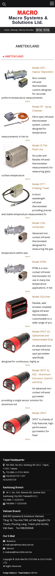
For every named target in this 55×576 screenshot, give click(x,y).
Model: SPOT (39, 413)
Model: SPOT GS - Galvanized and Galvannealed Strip (42, 335)
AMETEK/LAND (14, 56)
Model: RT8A (39, 261)
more (27, 101)
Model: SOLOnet (41, 296)
